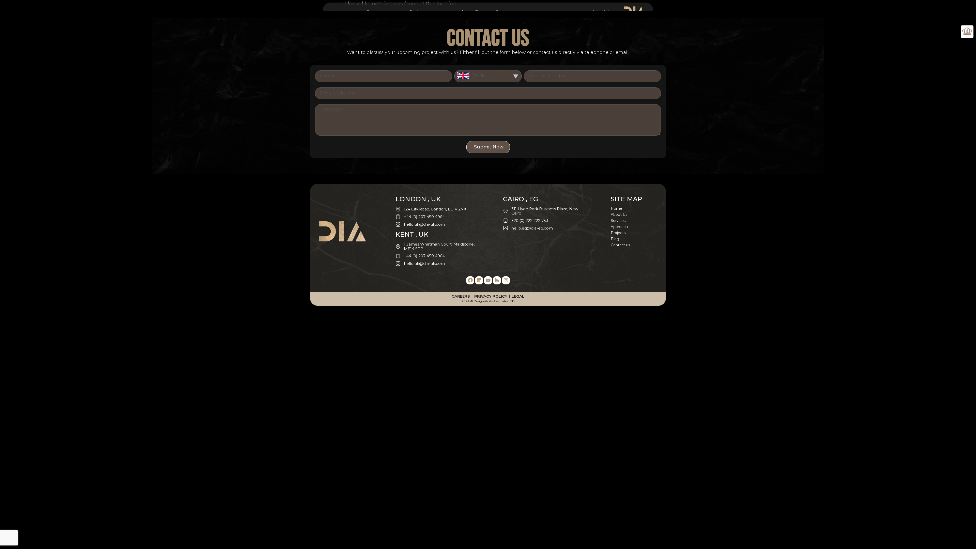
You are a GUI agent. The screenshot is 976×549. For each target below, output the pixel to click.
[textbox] (488, 75)
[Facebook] (470, 280)
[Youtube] (488, 280)
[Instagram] (506, 280)
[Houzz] (497, 280)
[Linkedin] (479, 280)
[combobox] (488, 76)
